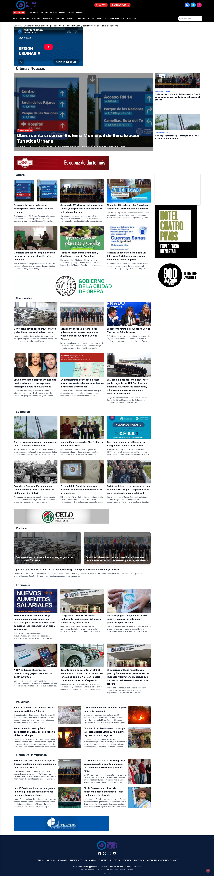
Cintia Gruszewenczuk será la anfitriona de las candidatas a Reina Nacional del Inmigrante (103, 791)
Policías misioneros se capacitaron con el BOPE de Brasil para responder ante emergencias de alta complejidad (128, 489)
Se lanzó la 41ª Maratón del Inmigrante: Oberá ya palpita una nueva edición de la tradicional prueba (177, 97)
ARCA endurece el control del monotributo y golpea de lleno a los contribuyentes (33, 673)
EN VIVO (102, 5)
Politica (91, 18)
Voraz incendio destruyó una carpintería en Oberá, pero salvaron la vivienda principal (34, 732)
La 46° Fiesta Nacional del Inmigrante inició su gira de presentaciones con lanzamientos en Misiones (34, 791)
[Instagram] (199, 4)
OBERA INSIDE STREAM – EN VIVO (123, 18)
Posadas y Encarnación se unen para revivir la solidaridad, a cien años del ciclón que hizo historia (34, 489)
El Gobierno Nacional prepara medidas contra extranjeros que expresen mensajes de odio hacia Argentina (35, 383)
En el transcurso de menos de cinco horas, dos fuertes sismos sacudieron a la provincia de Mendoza (82, 383)
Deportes (81, 18)
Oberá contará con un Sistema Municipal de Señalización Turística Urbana (33, 208)
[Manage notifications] (208, 871)
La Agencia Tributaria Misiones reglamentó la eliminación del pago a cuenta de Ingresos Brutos (80, 619)
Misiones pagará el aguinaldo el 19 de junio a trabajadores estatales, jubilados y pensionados (127, 619)
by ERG (107, 873)
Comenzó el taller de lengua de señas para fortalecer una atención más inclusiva (34, 256)
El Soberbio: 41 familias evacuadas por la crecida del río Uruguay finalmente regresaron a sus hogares (105, 732)
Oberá (14, 18)
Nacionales (48, 18)
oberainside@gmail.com (88, 866)
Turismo (70, 18)
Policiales (60, 18)
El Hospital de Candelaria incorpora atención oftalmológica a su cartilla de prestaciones (81, 489)
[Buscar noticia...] (211, 11)
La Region (24, 18)
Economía (101, 18)
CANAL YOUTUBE (121, 5)
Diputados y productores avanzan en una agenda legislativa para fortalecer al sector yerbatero (66, 569)
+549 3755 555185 (118, 866)
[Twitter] (193, 4)
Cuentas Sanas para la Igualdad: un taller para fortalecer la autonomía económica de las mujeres (126, 256)
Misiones (36, 18)
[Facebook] (187, 4)
